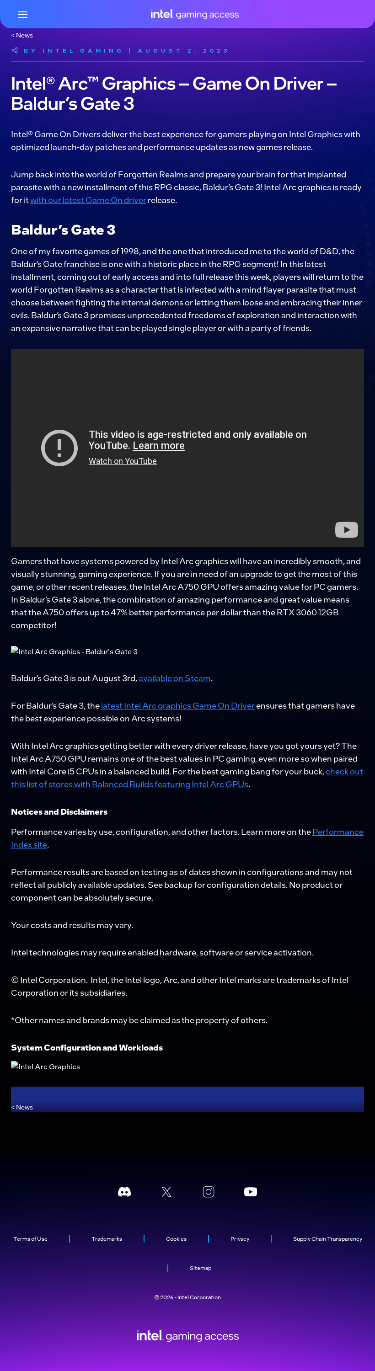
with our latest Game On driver (88, 199)
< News (22, 35)
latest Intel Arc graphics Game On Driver (178, 705)
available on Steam (175, 677)
